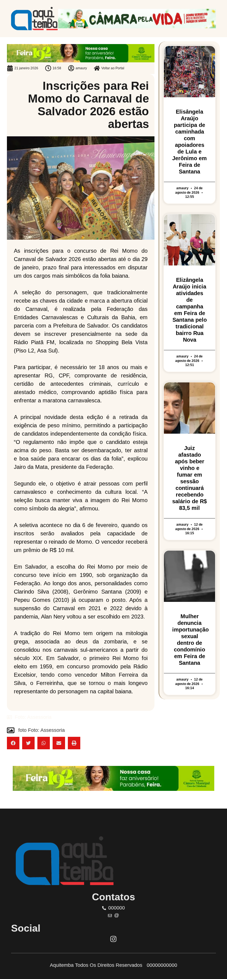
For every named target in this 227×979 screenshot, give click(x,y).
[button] (13, 743)
